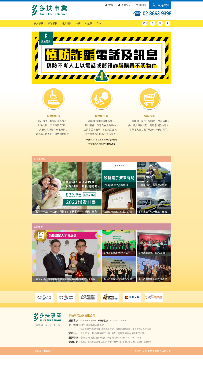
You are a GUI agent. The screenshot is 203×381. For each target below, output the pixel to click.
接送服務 (52, 23)
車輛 (78, 23)
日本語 (46, 351)
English (37, 351)
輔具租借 (66, 23)
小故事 (88, 23)
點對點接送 (53, 116)
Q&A (99, 23)
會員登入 (126, 5)
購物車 (143, 5)
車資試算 (162, 5)
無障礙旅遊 (101, 116)
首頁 (110, 5)
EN (145, 23)
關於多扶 (38, 23)
